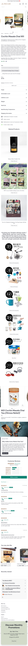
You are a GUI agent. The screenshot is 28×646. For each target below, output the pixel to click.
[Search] (25, 7)
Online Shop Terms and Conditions (7, 620)
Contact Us (3, 612)
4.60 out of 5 (17, 463)
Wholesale (3, 610)
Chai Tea (11, 33)
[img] (4, 485)
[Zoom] (22, 29)
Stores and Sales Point (5, 609)
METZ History (3, 605)
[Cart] (23, 4)
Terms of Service (4, 618)
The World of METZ (4, 607)
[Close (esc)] (27, 622)
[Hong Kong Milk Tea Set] (8, 557)
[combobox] (14, 7)
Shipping (2, 82)
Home (2, 33)
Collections (6, 33)
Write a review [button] (14, 477)
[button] (8, 467)
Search (2, 617)
